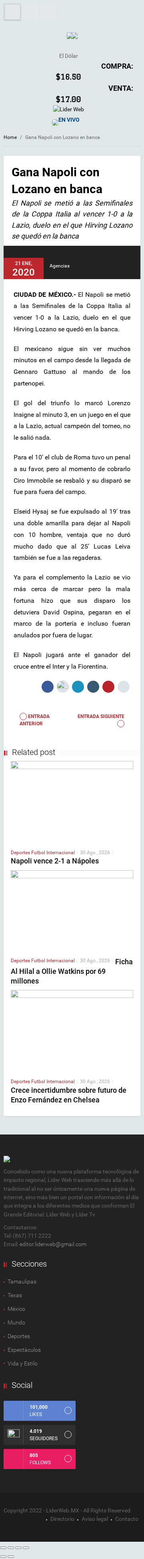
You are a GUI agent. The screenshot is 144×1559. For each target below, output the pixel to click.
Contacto (126, 1519)
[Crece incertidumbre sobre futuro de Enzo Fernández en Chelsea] (72, 1030)
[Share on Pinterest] (108, 687)
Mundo (16, 1322)
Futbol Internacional (53, 852)
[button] (30, 12)
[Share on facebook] (48, 687)
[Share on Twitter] (63, 687)
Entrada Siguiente (101, 716)
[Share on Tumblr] (93, 687)
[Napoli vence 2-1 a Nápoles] (72, 801)
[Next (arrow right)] (11, 1556)
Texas (15, 1295)
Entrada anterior (35, 720)
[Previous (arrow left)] (3, 1556)
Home (10, 137)
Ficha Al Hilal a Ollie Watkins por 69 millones (72, 971)
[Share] (11, 1548)
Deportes (21, 852)
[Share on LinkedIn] (78, 687)
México (16, 1309)
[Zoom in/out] (26, 1548)
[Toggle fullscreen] (18, 1548)
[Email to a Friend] (124, 687)
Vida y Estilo (23, 1363)
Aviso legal (95, 1519)
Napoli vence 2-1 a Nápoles (55, 861)
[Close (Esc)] (3, 1548)
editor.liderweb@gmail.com (53, 1244)
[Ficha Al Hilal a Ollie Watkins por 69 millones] (72, 910)
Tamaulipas (22, 1281)
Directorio (62, 1519)
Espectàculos (24, 1350)
